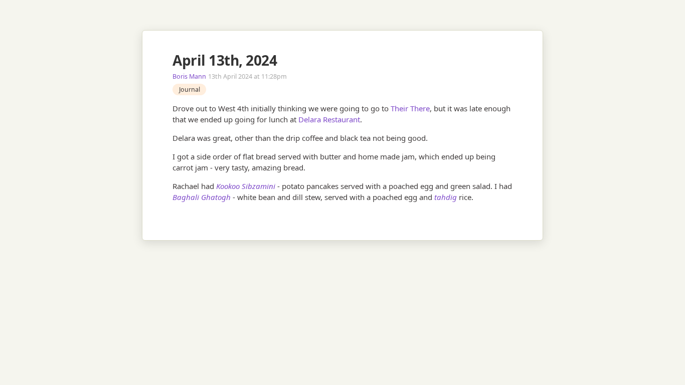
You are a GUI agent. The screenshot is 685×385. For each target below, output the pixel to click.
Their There (410, 108)
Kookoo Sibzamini (245, 186)
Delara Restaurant (329, 119)
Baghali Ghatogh (202, 197)
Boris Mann (189, 76)
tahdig (445, 197)
